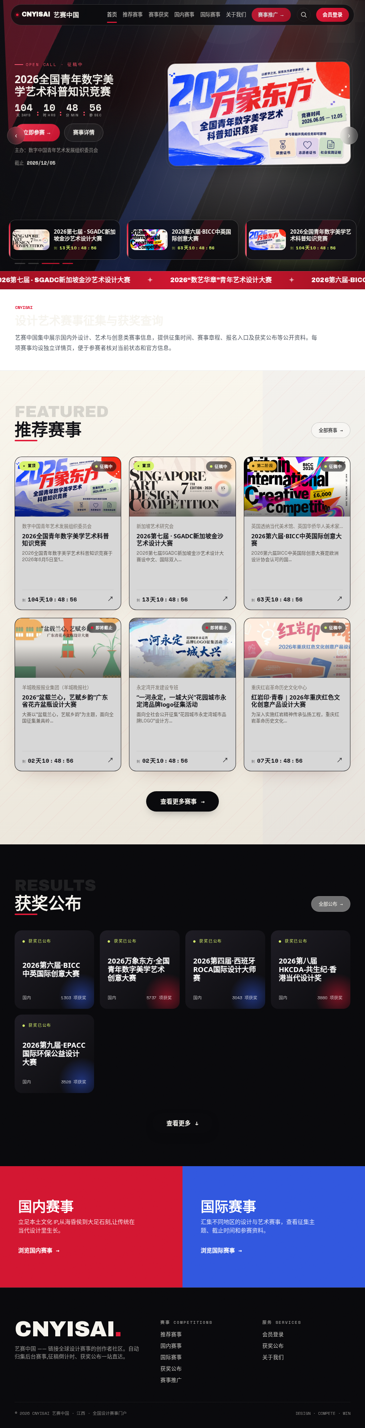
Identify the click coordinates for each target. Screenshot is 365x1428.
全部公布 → (331, 904)
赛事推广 (171, 1380)
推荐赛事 (133, 14)
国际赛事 (210, 14)
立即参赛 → (37, 141)
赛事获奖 (159, 14)
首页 (112, 14)
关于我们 (236, 14)
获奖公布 (171, 1369)
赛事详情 (83, 141)
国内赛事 (184, 14)
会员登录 (333, 14)
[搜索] (303, 14)
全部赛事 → (331, 430)
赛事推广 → (271, 14)
